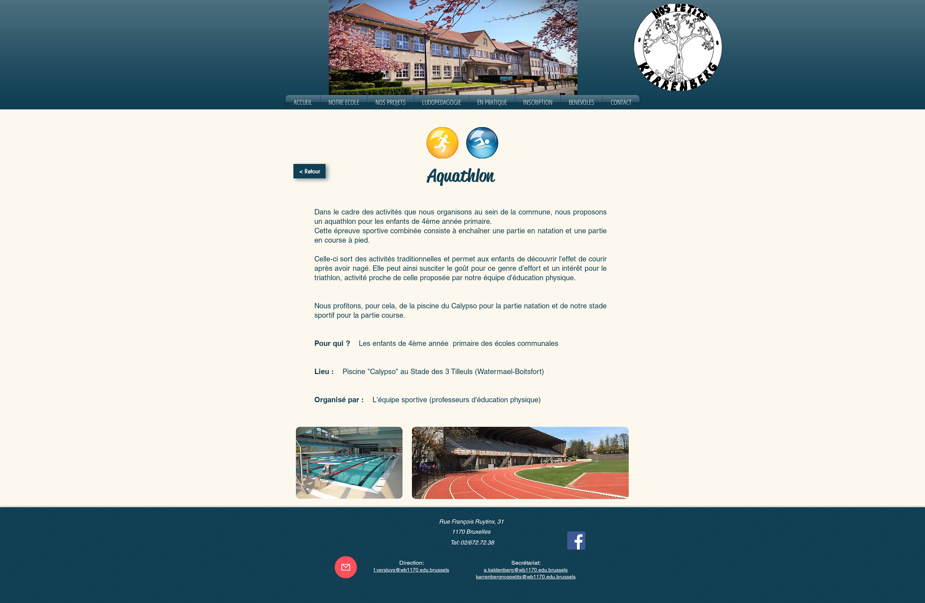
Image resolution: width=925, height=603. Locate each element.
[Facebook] (576, 541)
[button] (343, 102)
